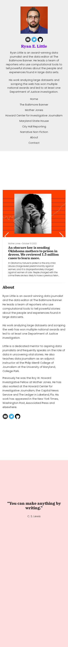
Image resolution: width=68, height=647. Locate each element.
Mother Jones (34, 110)
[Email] (28, 40)
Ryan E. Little (34, 46)
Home (34, 99)
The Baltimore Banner (34, 104)
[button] (61, 236)
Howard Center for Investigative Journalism (34, 115)
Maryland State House (34, 121)
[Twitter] (34, 40)
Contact (34, 143)
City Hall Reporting (34, 126)
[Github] (40, 40)
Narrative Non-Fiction (34, 132)
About (34, 137)
